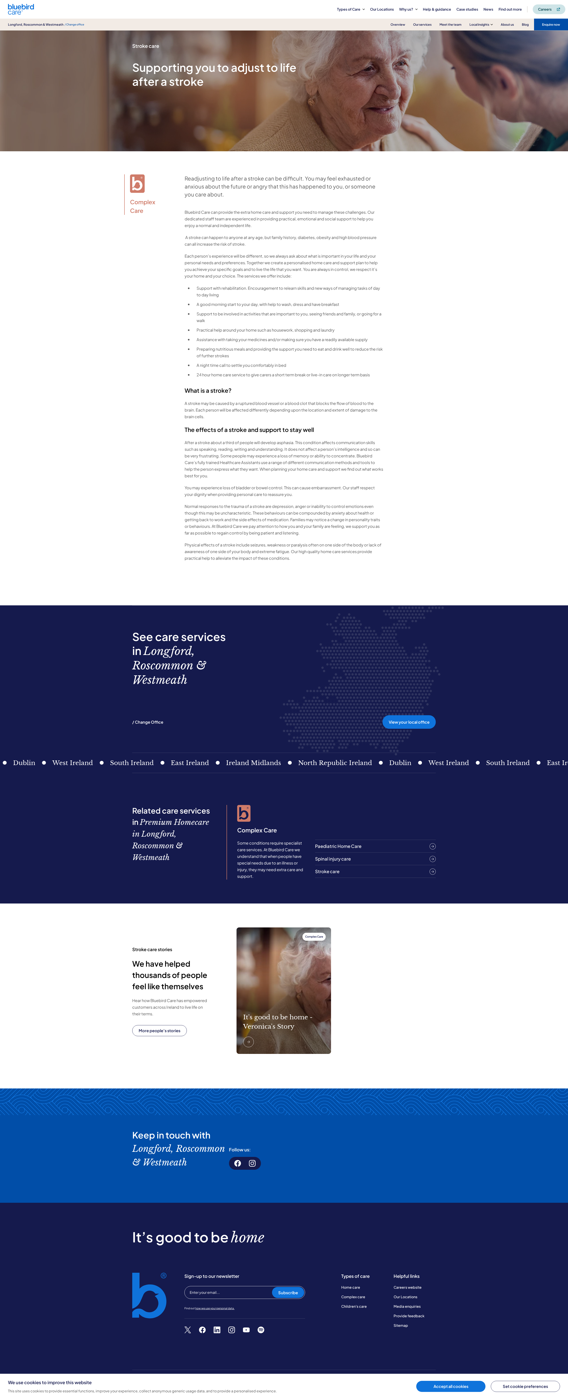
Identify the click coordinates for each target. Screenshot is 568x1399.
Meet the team (451, 24)
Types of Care (348, 9)
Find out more (510, 9)
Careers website (408, 1287)
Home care (350, 1287)
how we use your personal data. (215, 1308)
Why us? (406, 9)
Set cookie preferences (525, 1386)
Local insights (479, 24)
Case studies (467, 9)
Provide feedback (409, 1316)
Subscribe (288, 1292)
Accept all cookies (451, 1386)
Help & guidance (437, 9)
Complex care (353, 1296)
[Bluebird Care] (21, 13)
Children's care (354, 1306)
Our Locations (382, 9)
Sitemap (401, 1325)
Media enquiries (407, 1306)
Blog (525, 24)
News (488, 9)
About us (507, 24)
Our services (422, 24)
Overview (397, 24)
